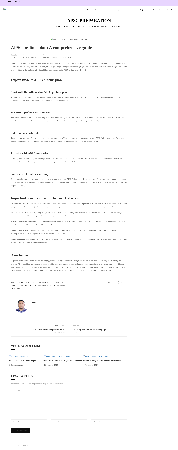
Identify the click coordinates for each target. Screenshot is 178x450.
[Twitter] (120, 282)
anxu (13, 57)
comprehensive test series (61, 198)
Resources (108, 10)
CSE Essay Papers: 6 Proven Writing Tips (89, 330)
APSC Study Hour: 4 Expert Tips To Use (49, 330)
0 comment (67, 57)
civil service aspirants (46, 282)
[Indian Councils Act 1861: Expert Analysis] (19, 356)
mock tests (32, 133)
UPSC (51, 285)
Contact (151, 10)
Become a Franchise (166, 10)
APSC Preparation (78, 26)
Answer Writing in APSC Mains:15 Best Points (102, 361)
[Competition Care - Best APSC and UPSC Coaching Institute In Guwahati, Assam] (17, 9)
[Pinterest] (125, 282)
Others (131, 10)
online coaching (38, 174)
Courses (79, 10)
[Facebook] (114, 282)
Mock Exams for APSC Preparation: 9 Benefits (63, 361)
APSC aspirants (21, 282)
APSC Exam (32, 282)
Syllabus (120, 10)
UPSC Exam (15, 288)
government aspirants (40, 285)
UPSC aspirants (60, 285)
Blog (141, 10)
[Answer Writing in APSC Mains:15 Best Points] (95, 356)
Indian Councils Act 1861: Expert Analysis (26, 361)
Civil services (25, 285)
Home (68, 10)
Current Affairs (93, 10)
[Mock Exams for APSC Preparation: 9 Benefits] (58, 356)
